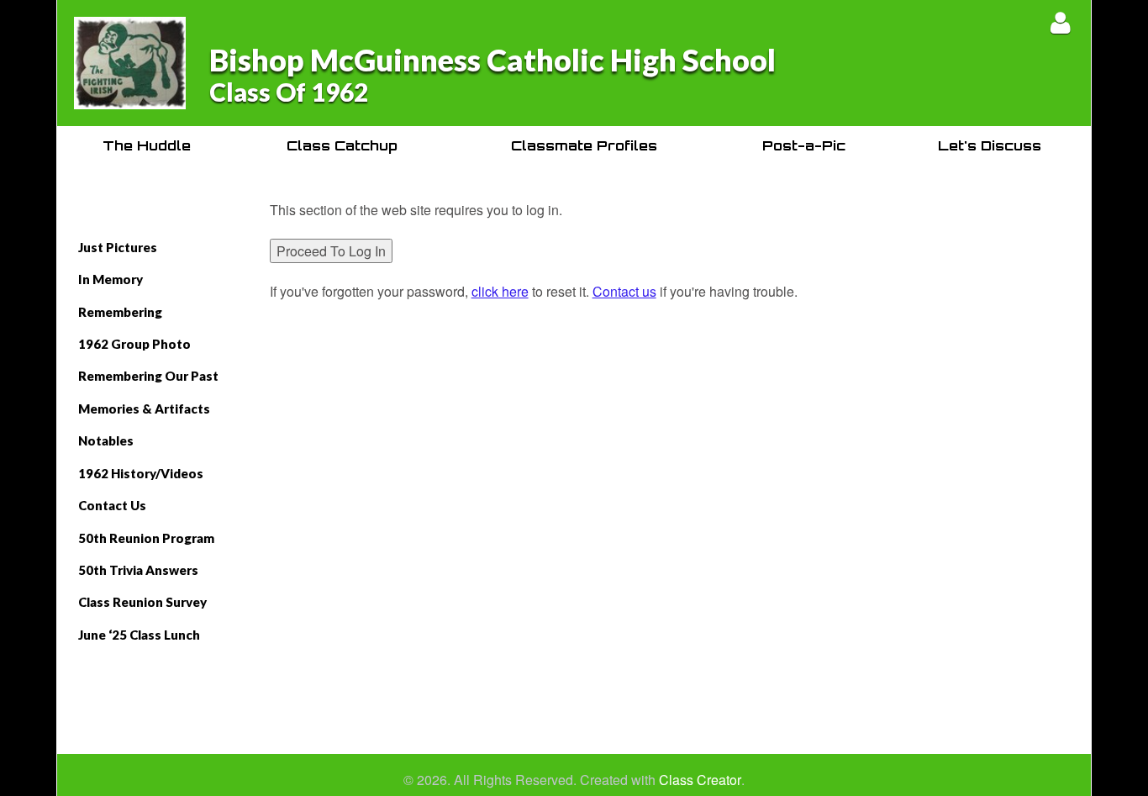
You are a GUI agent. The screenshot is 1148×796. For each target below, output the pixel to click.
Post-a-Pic (803, 145)
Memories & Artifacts (144, 408)
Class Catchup (342, 145)
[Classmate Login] (1060, 22)
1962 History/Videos (140, 473)
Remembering (120, 311)
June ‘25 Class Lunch (139, 634)
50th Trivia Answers (138, 569)
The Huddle (147, 145)
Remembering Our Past (148, 375)
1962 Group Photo (134, 343)
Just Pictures (117, 247)
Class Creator (700, 780)
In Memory (110, 279)
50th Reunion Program (146, 538)
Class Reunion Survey (142, 601)
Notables (106, 440)
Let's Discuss (989, 145)
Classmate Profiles (584, 145)
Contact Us (112, 505)
